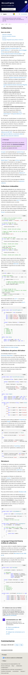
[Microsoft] (14, 14)
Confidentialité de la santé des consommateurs (11, 669)
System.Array (8, 48)
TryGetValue (17, 446)
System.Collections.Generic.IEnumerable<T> (12, 53)
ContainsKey (22, 419)
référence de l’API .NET (6, 132)
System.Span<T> (16, 48)
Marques (22, 671)
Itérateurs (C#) (22, 491)
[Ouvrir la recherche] (19, 14)
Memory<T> (22, 173)
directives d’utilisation (18, 144)
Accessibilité (15, 671)
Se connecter (24, 14)
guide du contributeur (11, 615)
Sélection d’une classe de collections (10, 135)
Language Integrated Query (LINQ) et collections (12, 39)
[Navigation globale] (1, 14)
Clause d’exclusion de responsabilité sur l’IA (10, 664)
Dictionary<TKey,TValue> (7, 355)
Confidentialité (4, 667)
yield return (19, 470)
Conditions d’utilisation (6, 671)
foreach (3, 212)
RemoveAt (15, 263)
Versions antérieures (5, 665)
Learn (2, 24)
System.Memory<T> (6, 50)
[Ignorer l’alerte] (26, 2)
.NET (6, 24)
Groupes (3, 152)
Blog (13, 665)
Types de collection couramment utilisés (13, 134)
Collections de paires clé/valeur (9, 36)
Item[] (8, 421)
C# (9, 24)
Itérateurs (4, 38)
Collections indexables (7, 34)
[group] (14, 236)
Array (20, 112)
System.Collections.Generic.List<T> (17, 77)
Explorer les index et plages (11, 347)
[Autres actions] (26, 24)
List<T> (18, 200)
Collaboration (19, 665)
